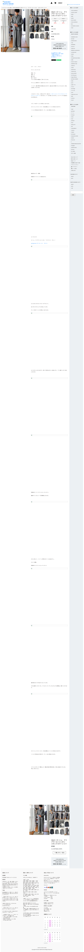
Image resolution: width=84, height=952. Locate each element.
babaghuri (73, 145)
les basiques (73, 134)
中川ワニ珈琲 (73, 153)
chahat (72, 67)
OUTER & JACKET (74, 12)
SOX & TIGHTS (73, 20)
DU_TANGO (73, 151)
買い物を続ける (53, 57)
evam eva (72, 46)
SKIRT (72, 16)
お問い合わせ (73, 170)
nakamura (73, 65)
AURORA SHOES (74, 40)
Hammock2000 (73, 73)
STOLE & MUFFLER (74, 22)
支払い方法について (74, 157)
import (72, 100)
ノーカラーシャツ (53, 94)
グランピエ (73, 90)
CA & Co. (72, 86)
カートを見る (74, 168)
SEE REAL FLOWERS (74, 79)
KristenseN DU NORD (74, 136)
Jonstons (72, 130)
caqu (72, 42)
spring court (73, 124)
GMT (72, 126)
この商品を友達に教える (55, 54)
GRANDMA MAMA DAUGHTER (76, 143)
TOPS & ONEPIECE (74, 10)
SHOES (72, 18)
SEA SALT (72, 38)
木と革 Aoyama (73, 75)
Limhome (72, 98)
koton (72, 122)
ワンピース (37, 95)
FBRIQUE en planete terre (75, 50)
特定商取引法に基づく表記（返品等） (57, 53)
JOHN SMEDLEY (73, 128)
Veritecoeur (73, 48)
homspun (72, 114)
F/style (72, 56)
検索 (73, 194)
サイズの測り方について (55, 52)
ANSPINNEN (73, 44)
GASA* (72, 109)
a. (71, 141)
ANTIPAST (72, 120)
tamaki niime (73, 69)
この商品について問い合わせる (56, 55)
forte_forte (73, 139)
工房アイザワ (73, 84)
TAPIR (72, 80)
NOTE (72, 178)
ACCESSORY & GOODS (75, 25)
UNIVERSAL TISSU (74, 63)
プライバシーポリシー (75, 164)
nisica (72, 92)
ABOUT (72, 176)
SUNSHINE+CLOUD (74, 36)
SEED (72, 96)
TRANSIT (72, 132)
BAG (72, 23)
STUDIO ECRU (73, 71)
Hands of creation (74, 61)
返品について (73, 160)
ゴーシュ (72, 113)
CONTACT (60, 3)
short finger (73, 88)
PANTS (72, 14)
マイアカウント (74, 166)
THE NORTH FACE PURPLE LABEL (75, 58)
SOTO (72, 82)
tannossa (72, 149)
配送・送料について (74, 158)
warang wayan (73, 52)
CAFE (72, 188)
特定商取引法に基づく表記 (75, 162)
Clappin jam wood (74, 94)
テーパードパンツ (61, 94)
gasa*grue (73, 111)
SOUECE (72, 137)
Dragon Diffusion (74, 77)
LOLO (72, 118)
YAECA (72, 116)
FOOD (72, 27)
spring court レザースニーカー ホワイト (39, 243)
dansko (72, 54)
